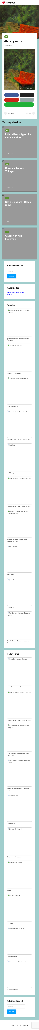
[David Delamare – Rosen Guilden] (19, 209)
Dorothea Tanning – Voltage (15, 170)
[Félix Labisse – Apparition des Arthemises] (19, 142)
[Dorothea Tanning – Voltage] (19, 176)
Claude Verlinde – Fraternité (14, 237)
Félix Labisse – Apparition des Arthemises (18, 136)
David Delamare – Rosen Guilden (18, 203)
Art (6, 36)
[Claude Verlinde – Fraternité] (19, 243)
